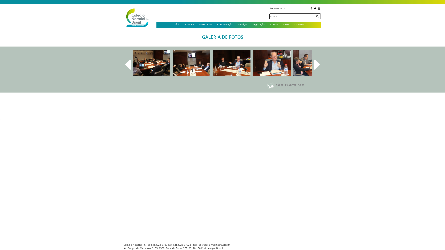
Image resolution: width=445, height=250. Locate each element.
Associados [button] (205, 24)
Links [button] (286, 24)
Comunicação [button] (225, 24)
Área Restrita (277, 8)
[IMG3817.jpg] (272, 63)
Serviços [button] (243, 24)
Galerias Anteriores (289, 85)
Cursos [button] (274, 24)
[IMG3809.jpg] (231, 63)
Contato (299, 24)
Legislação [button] (259, 24)
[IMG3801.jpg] (191, 63)
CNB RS (189, 24)
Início (177, 24)
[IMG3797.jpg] (151, 63)
